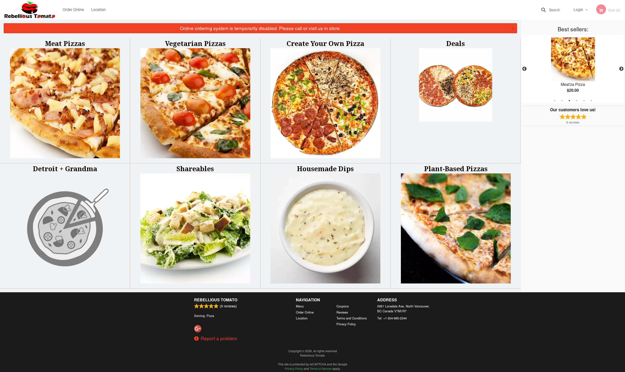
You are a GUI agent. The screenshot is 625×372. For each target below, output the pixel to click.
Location (98, 9)
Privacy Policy (346, 324)
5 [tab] (584, 100)
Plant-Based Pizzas (456, 168)
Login (578, 9)
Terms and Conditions (351, 318)
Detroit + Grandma (65, 168)
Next (621, 69)
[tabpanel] (573, 69)
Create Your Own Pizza (325, 43)
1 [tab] (554, 100)
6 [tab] (591, 100)
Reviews (342, 312)
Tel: (392, 318)
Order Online (73, 9)
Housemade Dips (325, 168)
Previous (524, 69)
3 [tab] (569, 100)
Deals (455, 43)
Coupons (342, 306)
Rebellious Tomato (215, 300)
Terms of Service (321, 368)
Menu (300, 306)
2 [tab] (562, 100)
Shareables (195, 168)
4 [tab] (576, 100)
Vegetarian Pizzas (195, 43)
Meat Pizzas (65, 43)
